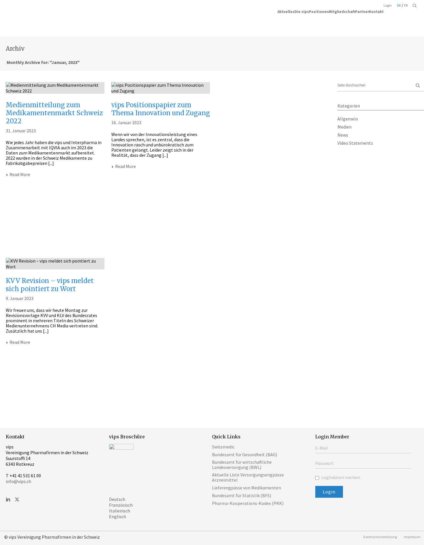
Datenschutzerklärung (380, 537)
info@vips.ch (18, 481)
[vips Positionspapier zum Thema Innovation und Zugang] (160, 88)
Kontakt (376, 11)
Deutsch (117, 499)
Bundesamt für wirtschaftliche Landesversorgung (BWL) (242, 464)
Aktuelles (285, 11)
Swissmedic (223, 446)
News (342, 134)
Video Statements (355, 143)
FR (406, 5)
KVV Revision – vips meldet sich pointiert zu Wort (50, 285)
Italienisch (119, 511)
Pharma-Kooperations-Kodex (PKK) (248, 503)
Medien (344, 126)
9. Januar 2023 (19, 298)
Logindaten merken (340, 477)
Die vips (301, 11)
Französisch (121, 505)
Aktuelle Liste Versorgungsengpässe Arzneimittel (248, 477)
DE (399, 5)
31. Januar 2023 (21, 130)
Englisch (117, 516)
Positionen (319, 11)
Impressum (412, 537)
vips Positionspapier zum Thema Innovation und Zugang (160, 109)
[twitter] (17, 499)
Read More (20, 174)
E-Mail (321, 448)
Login (388, 5)
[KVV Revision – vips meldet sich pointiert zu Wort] (55, 263)
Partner (362, 11)
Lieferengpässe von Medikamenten (246, 487)
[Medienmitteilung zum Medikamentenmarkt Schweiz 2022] (55, 88)
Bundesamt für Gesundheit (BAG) (244, 454)
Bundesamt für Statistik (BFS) (241, 495)
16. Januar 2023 (126, 122)
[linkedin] (8, 499)
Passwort (324, 463)
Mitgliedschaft (342, 11)
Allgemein (347, 118)
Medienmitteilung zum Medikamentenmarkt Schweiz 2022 (54, 113)
